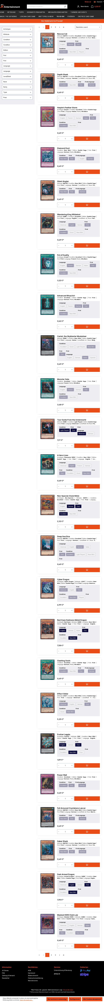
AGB (29, 970)
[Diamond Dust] (47, 157)
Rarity (5, 87)
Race (5, 82)
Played (81, 52)
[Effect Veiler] (47, 703)
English (62, 44)
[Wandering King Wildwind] (47, 223)
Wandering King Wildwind (68, 214)
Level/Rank (7, 76)
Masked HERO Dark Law (67, 915)
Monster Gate (63, 379)
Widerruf (88, 2)
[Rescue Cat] (47, 43)
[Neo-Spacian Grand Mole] (47, 505)
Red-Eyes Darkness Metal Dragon (72, 620)
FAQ (3, 973)
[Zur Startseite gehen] (10, 6)
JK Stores (5, 970)
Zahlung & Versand (8, 975)
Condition (6, 39)
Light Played (80, 347)
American (63, 225)
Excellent (63, 52)
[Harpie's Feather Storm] (47, 117)
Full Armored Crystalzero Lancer (71, 808)
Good (71, 232)
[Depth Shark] (47, 83)
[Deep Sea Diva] (47, 545)
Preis (5, 97)
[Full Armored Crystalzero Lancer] (47, 817)
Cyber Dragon (63, 579)
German (70, 44)
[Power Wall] (47, 784)
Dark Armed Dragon (66, 874)
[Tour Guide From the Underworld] (47, 429)
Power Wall (62, 775)
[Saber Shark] (47, 850)
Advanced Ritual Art (66, 296)
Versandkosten (68, 990)
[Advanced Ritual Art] (47, 305)
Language (6, 66)
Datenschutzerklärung (35, 978)
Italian (86, 118)
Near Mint (73, 52)
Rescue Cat (62, 34)
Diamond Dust (63, 148)
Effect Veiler (62, 694)
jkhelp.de (57, 974)
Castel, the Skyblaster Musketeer (72, 336)
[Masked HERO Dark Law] (47, 924)
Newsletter (5, 978)
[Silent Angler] (47, 190)
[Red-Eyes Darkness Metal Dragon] (47, 629)
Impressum (31, 973)
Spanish (92, 357)
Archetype (6, 29)
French (70, 118)
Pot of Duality (63, 255)
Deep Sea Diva (63, 536)
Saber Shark (62, 841)
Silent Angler (63, 181)
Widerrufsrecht (33, 975)
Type (5, 92)
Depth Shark (62, 74)
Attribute (6, 34)
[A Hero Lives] (47, 464)
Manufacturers (33, 980)
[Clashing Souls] (47, 670)
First (4, 55)
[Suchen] (65, 6)
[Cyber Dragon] (47, 588)
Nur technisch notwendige (57, 999)
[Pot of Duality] (47, 264)
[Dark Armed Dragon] (47, 883)
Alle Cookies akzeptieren (92, 999)
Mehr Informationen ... (26, 1000)
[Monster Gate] (47, 388)
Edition (5, 50)
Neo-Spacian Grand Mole (68, 496)
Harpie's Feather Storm (67, 108)
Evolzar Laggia (63, 734)
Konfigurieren (75, 999)
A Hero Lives (62, 455)
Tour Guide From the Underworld (71, 420)
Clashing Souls (63, 661)
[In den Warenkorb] (87, 65)
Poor (81, 752)
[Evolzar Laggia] (47, 743)
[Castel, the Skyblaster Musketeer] (47, 345)
